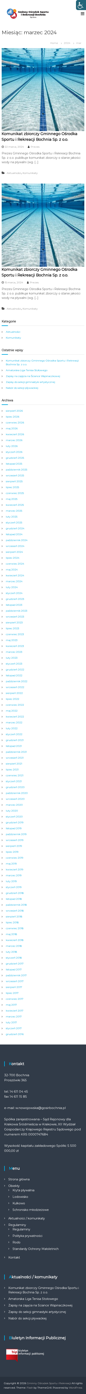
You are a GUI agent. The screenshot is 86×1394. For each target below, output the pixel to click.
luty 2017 (11, 1022)
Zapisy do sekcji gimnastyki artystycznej (30, 382)
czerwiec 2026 (15, 422)
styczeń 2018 (14, 957)
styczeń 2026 (14, 451)
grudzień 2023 (15, 598)
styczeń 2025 (14, 522)
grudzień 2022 (15, 669)
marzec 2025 (14, 510)
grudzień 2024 (15, 528)
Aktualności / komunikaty (26, 1218)
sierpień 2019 (14, 845)
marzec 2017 (14, 1016)
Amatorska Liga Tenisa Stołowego (26, 370)
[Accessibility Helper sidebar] (81, 5)
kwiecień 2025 (15, 504)
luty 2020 (12, 810)
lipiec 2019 (12, 851)
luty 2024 (12, 587)
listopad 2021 (14, 746)
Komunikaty (30, 173)
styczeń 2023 (14, 663)
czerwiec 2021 (14, 775)
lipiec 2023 (12, 628)
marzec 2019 (14, 875)
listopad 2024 (14, 534)
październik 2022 (16, 681)
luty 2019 (11, 881)
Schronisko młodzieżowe (31, 1210)
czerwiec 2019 (14, 857)
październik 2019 (16, 834)
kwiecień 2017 (14, 1010)
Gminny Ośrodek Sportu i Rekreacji (49, 1383)
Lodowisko (20, 1197)
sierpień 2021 (14, 763)
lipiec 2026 (12, 416)
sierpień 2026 (14, 410)
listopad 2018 (14, 898)
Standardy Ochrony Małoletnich (36, 1249)
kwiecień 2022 (15, 716)
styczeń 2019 (14, 887)
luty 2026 (12, 446)
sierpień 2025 (14, 481)
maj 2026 (12, 428)
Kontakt (14, 1257)
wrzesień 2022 (15, 687)
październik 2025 (16, 469)
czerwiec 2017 (14, 998)
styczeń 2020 (14, 816)
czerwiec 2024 (15, 563)
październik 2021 (16, 751)
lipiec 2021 (12, 769)
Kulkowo (19, 1203)
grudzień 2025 (15, 457)
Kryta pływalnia (23, 1190)
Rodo (16, 1242)
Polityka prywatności (27, 1236)
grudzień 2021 (15, 740)
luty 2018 (11, 951)
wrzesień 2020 (15, 798)
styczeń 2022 (14, 734)
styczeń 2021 (14, 781)
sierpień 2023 (14, 622)
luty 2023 (12, 657)
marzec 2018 (14, 945)
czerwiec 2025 (15, 493)
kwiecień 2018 (15, 940)
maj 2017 (11, 1004)
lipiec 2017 (12, 993)
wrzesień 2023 (15, 616)
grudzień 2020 (15, 787)
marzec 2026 (14, 440)
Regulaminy (17, 1225)
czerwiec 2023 (15, 634)
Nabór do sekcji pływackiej (22, 387)
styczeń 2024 (14, 593)
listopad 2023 (14, 604)
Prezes (35, 146)
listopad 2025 (14, 463)
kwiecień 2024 (15, 575)
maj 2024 (12, 569)
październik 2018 (16, 904)
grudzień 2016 (15, 1034)
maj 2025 (11, 499)
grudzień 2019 (15, 822)
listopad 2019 (14, 828)
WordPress (75, 1387)
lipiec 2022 (12, 698)
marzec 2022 (14, 722)
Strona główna (19, 1179)
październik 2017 (16, 975)
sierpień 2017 (14, 987)
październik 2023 (16, 610)
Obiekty (14, 1186)
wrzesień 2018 (15, 910)
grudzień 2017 (15, 963)
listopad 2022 (14, 675)
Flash (30, 1387)
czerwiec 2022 (15, 704)
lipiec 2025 (12, 487)
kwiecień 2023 (15, 646)
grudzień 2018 (15, 893)
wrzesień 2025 (15, 475)
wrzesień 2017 (15, 981)
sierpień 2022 (14, 693)
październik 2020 (17, 793)
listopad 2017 (14, 969)
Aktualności (14, 173)
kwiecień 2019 (14, 869)
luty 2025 (11, 516)
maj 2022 (12, 710)
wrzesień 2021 (15, 757)
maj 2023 (12, 640)
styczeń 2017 (14, 1028)
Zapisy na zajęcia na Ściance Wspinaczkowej (33, 376)
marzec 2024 (14, 581)
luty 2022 (12, 728)
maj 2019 (11, 863)
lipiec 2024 (12, 557)
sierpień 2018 (14, 916)
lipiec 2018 (12, 922)
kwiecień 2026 (15, 434)
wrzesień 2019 (15, 840)
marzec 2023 (14, 651)
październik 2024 (17, 540)
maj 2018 (11, 934)
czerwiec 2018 (15, 928)
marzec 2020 (14, 804)
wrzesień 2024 (15, 546)
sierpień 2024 (14, 551)
